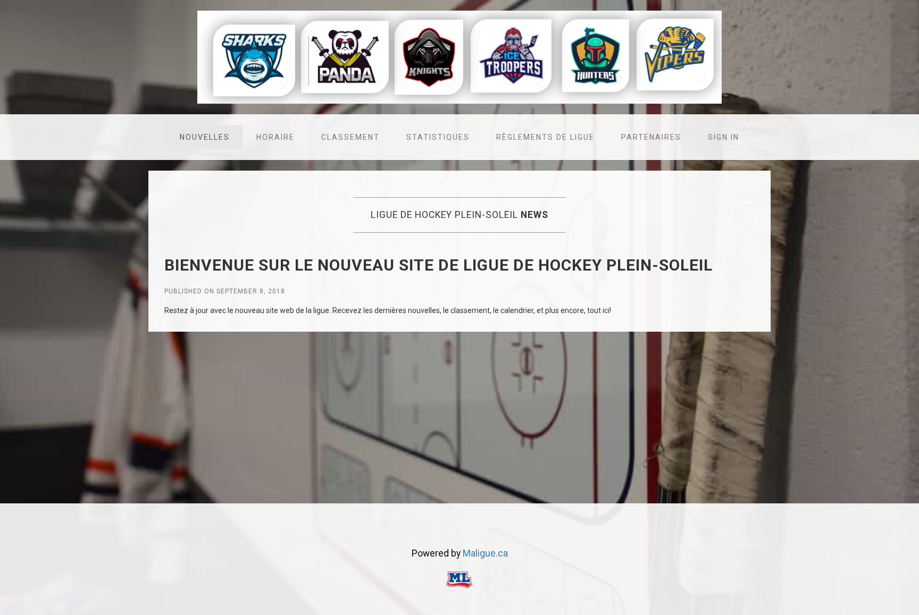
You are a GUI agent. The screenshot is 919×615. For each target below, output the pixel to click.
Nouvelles (205, 137)
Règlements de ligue (545, 137)
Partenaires (651, 137)
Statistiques (438, 137)
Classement (350, 137)
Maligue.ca (485, 553)
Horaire (275, 137)
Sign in (723, 137)
